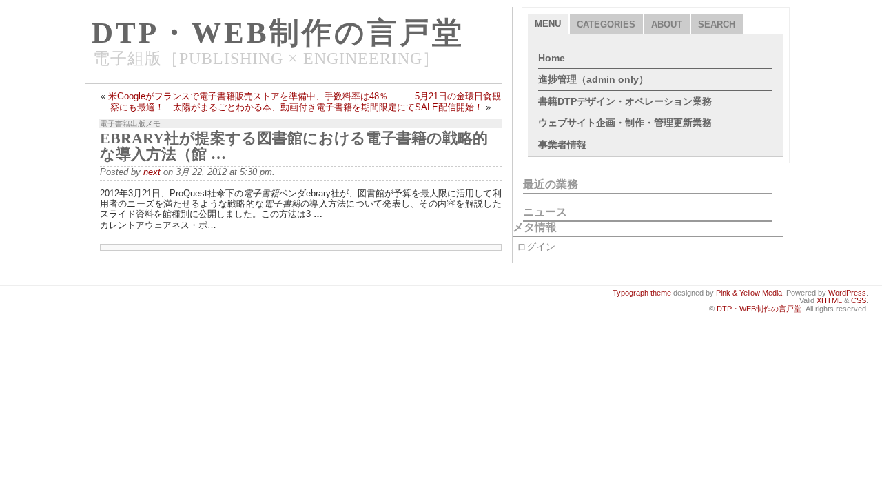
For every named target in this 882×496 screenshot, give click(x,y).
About (666, 24)
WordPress (847, 293)
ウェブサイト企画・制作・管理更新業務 (625, 122)
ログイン (536, 246)
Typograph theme (642, 293)
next (152, 172)
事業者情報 (562, 144)
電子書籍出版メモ (130, 123)
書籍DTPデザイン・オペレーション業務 (625, 101)
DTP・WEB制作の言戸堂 (278, 33)
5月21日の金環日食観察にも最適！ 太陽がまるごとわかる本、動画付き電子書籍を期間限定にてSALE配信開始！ (305, 101)
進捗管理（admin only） (593, 79)
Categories (606, 24)
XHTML (829, 300)
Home (551, 57)
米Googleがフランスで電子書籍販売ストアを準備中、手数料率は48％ (248, 96)
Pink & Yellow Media (749, 293)
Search (716, 24)
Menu (548, 24)
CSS (858, 300)
